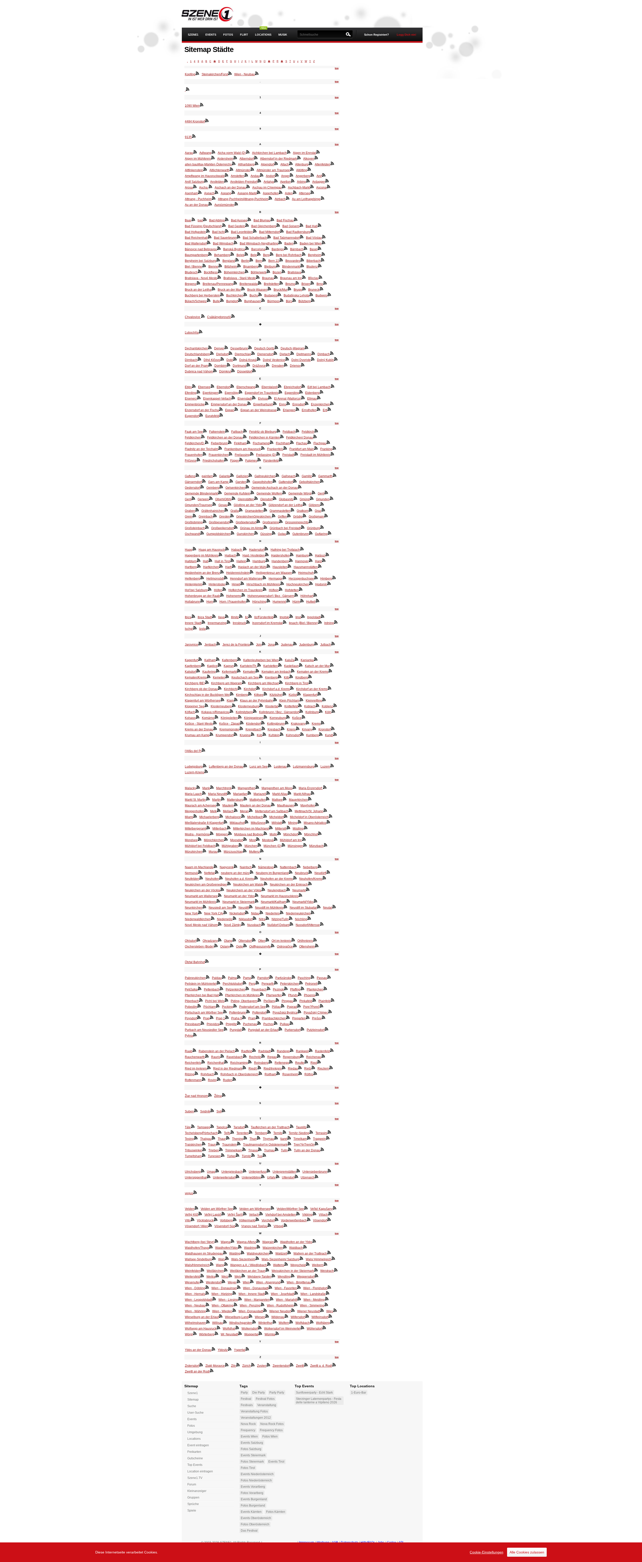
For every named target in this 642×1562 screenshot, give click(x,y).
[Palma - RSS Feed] (239, 977)
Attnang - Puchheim (198, 199)
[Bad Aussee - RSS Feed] (249, 219)
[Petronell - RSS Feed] (319, 983)
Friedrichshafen (213, 460)
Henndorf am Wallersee (246, 578)
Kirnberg (242, 695)
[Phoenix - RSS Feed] (317, 994)
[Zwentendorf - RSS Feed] (292, 1365)
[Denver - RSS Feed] (226, 347)
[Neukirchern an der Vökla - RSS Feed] (263, 889)
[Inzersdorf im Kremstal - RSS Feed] (285, 622)
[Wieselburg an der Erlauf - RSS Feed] (221, 1316)
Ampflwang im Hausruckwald (204, 176)
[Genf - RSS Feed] (326, 492)
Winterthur (265, 1323)
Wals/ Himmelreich (318, 1259)
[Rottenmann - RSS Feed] (204, 1079)
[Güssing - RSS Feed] (274, 533)
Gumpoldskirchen (218, 534)
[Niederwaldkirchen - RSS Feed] (213, 918)
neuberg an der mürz (235, 873)
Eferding (190, 393)
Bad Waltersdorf (196, 243)
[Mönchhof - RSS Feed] (320, 833)
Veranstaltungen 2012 (256, 1417)
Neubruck (301, 873)
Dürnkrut (225, 371)
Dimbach (323, 354)
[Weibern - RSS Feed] (326, 1264)
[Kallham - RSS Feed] (218, 659)
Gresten (224, 516)
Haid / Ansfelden (254, 555)
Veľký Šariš (235, 1214)
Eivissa (263, 398)
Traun (212, 1144)
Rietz (307, 1068)
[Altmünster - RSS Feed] (252, 169)
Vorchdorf (268, 1220)
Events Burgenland (254, 1499)
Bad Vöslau (314, 237)
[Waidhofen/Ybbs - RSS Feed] (240, 1247)
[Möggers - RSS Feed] (230, 833)
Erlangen (289, 410)
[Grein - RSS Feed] (194, 516)
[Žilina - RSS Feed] (224, 1095)
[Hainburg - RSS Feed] (311, 554)
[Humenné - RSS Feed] (288, 601)
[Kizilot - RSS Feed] (299, 694)
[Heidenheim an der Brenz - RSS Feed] (222, 572)
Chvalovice (193, 317)
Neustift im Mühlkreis (269, 907)
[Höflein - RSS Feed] (281, 589)
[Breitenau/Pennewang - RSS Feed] (235, 283)
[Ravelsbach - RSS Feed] (245, 1056)
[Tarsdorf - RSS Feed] (247, 1126)
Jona (271, 644)
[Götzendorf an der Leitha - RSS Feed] (304, 504)
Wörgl (189, 1334)
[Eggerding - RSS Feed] (301, 392)
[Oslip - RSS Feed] (245, 946)
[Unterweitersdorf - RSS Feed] (237, 1176)
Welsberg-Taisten (259, 1276)
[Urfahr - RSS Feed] (278, 1176)
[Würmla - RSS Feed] (277, 1333)
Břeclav (313, 278)
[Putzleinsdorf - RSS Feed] (327, 1029)
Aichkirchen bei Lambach (269, 153)
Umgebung (195, 1432)
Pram (252, 1018)
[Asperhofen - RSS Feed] (281, 192)
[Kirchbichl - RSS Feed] (239, 688)
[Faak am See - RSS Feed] (205, 431)
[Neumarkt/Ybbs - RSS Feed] (315, 901)
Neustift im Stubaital (303, 907)
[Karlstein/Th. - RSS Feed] (259, 665)
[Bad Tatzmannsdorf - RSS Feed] (302, 237)
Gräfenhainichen (212, 511)
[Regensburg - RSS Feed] (302, 1056)
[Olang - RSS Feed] (234, 940)
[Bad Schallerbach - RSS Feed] (269, 237)
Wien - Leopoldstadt (198, 1299)
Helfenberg (192, 578)
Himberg (326, 578)
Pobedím (191, 1007)
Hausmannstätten (306, 567)
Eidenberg (312, 393)
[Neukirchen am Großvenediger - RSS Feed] (229, 884)
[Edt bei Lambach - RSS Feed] (333, 386)
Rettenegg (282, 1063)
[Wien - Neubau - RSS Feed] (257, 73)
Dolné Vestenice (274, 360)
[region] (321, 1552)
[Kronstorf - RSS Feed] (333, 728)
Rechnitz (255, 1057)
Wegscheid (298, 1265)
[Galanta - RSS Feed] (232, 475)
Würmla (270, 1334)
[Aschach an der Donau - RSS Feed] (248, 186)
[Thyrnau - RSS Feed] (276, 1138)
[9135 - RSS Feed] (194, 136)
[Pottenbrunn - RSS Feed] (248, 1012)
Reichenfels (193, 1063)
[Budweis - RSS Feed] (329, 294)
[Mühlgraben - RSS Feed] (240, 845)
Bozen (277, 272)
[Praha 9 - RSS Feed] (244, 1017)
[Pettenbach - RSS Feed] (221, 988)
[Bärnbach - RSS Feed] (305, 248)
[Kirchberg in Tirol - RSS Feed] (310, 682)
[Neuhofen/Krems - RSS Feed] (324, 878)
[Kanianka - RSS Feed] (316, 659)
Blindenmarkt (291, 266)
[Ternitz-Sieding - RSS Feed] (311, 1132)
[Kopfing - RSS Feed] (197, 73)
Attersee (304, 193)
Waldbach (296, 1247)
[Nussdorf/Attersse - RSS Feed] (322, 924)
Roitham (270, 1074)
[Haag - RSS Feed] (194, 549)
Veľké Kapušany (321, 1209)
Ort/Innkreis (305, 941)
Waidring (250, 1247)
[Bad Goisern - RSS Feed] (301, 225)
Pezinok (278, 989)
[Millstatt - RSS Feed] (284, 822)
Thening (237, 1139)
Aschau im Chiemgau (267, 187)
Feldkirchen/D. (195, 443)
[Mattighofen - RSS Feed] (268, 799)
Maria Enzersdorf (311, 788)
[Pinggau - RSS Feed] (295, 1000)
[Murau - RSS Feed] (219, 851)
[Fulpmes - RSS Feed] (259, 460)
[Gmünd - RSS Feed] (312, 498)
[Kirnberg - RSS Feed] (250, 694)
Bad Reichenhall (196, 237)
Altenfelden (322, 164)
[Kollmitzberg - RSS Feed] (255, 711)
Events (210, 34)
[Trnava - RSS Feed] (260, 1149)
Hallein (241, 561)
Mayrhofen (307, 805)
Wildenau (277, 1317)
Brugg (298, 289)
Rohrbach (207, 1074)
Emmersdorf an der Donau (229, 404)
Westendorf (213, 1282)
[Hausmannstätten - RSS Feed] (320, 566)
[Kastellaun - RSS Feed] (301, 665)
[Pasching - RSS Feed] (312, 977)
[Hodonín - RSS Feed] (329, 583)
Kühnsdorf (293, 735)
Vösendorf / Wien (196, 1226)
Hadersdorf (256, 549)
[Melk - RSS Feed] (219, 810)
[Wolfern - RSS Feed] (291, 1322)
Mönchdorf (290, 834)
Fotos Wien (270, 1436)
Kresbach (274, 729)
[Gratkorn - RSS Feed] (310, 510)
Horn (209, 601)
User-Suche (195, 1412)
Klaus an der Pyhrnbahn (256, 700)
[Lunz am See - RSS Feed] (270, 766)
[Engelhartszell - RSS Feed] (275, 403)
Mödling (298, 828)
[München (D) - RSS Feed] (283, 845)
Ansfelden (217, 181)
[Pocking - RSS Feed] (235, 1006)
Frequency (248, 1430)
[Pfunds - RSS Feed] (300, 994)
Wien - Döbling (195, 1288)
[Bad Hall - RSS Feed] (319, 225)
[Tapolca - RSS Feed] (229, 1126)
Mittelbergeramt (195, 828)
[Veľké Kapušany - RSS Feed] (335, 1208)
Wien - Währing (195, 1311)
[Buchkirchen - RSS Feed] (245, 294)
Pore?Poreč (311, 1007)
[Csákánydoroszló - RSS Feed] (233, 316)
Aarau (189, 153)
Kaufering (209, 671)
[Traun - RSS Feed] (218, 1144)
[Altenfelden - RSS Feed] (332, 163)
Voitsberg (226, 1220)
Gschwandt (192, 534)
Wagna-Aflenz (246, 1242)
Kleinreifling (314, 700)
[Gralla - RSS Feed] (241, 510)
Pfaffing (295, 989)
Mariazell (260, 794)
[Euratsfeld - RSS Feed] (221, 415)
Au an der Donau (196, 205)
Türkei (231, 1156)
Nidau (255, 913)
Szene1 (192, 1393)
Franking (326, 449)
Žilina (218, 1096)
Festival (246, 1399)
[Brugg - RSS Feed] (304, 289)
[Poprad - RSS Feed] (299, 1006)
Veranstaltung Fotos (254, 1411)
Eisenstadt (244, 398)
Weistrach (327, 1271)
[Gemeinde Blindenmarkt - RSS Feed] (220, 492)
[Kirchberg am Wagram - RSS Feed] (244, 682)
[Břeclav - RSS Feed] (320, 277)
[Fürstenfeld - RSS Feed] (281, 460)
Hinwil (236, 584)
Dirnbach (191, 360)
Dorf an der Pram (196, 365)
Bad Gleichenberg (263, 226)
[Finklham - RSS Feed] (249, 442)
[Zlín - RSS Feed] (238, 1365)
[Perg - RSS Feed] (257, 983)
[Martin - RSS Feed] (223, 799)
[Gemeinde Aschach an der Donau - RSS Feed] (300, 487)
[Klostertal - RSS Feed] (280, 705)
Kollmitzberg (244, 712)
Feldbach (289, 431)
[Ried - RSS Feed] (319, 1062)
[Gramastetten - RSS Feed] (265, 510)
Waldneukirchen (258, 1253)
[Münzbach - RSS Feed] (326, 845)
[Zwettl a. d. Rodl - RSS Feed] (334, 1365)
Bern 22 (273, 261)
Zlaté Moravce (215, 1365)
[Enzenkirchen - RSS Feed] (332, 403)
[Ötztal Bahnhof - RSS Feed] (207, 961)
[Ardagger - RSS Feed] (327, 181)
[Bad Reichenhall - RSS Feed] (210, 237)
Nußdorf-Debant (278, 925)
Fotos (228, 34)
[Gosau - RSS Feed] (229, 504)
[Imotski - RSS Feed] (291, 616)
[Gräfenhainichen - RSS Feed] (226, 510)
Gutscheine (195, 1458)
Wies (329, 1311)
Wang (220, 1265)
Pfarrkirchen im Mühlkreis (242, 995)
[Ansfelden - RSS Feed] (226, 181)
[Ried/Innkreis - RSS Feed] (284, 1068)
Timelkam (300, 1139)
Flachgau (319, 443)
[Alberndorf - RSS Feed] (256, 158)
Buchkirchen (234, 295)
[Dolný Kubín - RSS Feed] (336, 359)
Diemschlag (243, 354)
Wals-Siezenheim (243, 1259)
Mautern (228, 805)
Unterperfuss (257, 1171)
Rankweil (302, 1051)
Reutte (299, 1063)
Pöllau (276, 1007)
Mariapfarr (240, 794)
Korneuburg (278, 718)
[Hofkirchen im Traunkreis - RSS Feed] (265, 589)
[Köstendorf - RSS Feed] (263, 723)
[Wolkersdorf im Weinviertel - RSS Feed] (302, 1328)
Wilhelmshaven (195, 1323)
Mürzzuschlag (233, 851)
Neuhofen (212, 879)
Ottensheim (307, 946)
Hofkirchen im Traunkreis (245, 590)
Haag (188, 549)
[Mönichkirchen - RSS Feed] (226, 839)
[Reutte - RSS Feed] (306, 1062)
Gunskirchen (245, 534)
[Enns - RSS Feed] (288, 403)
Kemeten (219, 677)
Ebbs (188, 387)
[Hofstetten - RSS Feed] (301, 589)
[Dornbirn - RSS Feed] (228, 365)
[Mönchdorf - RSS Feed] (300, 833)
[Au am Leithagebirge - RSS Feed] (322, 198)
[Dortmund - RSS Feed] (248, 365)
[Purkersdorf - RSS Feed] (302, 1029)
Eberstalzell (270, 387)
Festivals (247, 1405)
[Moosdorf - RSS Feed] (245, 839)
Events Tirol (276, 1461)
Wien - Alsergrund (268, 1282)
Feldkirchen (193, 437)
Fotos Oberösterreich (255, 1524)
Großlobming (194, 522)
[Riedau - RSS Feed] (300, 1068)
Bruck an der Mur (229, 289)
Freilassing (242, 455)
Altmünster (243, 170)
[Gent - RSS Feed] (193, 498)
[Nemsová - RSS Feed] (200, 872)
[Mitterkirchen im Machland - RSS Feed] (271, 828)
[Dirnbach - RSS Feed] (199, 359)
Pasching (304, 978)
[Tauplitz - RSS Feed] (308, 1126)
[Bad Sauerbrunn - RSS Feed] (238, 237)
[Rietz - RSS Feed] (313, 1068)
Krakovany (298, 723)
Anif (319, 176)
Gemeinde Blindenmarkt (201, 493)
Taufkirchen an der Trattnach (270, 1127)
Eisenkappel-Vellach (217, 398)
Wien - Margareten (257, 1299)
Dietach (285, 354)
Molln (273, 834)
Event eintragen (198, 1445)
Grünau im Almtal (251, 528)
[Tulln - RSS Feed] (290, 1149)
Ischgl (189, 629)
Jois (259, 644)
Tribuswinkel (193, 1150)
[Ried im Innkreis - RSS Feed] (209, 1068)
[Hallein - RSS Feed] (248, 560)
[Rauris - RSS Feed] (222, 1056)
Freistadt (288, 455)
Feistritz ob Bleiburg (262, 431)
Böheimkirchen (234, 272)
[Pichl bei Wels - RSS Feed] (226, 1000)
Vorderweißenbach (294, 1220)
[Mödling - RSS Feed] (306, 828)
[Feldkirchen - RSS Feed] (203, 436)
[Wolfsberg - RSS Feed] (332, 1322)
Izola (202, 629)
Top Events (194, 1465)
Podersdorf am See (252, 1007)
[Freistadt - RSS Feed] (296, 454)
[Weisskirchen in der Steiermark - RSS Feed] (316, 1270)
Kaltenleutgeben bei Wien (261, 660)
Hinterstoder (217, 584)
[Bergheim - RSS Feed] (323, 254)
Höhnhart (306, 596)
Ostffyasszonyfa (260, 946)
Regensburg (291, 1057)
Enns (282, 404)
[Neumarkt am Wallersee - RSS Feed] (220, 895)
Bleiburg (270, 266)
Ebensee (204, 387)
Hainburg (302, 555)
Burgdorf (232, 301)
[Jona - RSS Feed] (277, 644)
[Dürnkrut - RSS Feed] (233, 370)
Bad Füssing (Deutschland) (203, 226)
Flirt (244, 34)
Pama (247, 978)
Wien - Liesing (228, 1299)
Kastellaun (291, 666)
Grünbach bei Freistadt (285, 528)
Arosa (189, 187)
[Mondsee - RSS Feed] (200, 839)
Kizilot (293, 695)
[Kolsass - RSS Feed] (198, 717)
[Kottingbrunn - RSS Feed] (287, 723)
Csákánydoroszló (219, 317)
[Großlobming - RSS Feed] (205, 521)
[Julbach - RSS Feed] (333, 644)
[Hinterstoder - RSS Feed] (227, 583)
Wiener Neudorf (280, 1311)
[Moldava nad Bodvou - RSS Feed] (265, 833)
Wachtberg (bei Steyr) (199, 1242)
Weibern (318, 1265)
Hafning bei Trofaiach (285, 549)
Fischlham (283, 443)
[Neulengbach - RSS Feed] (288, 889)
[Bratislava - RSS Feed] (303, 271)
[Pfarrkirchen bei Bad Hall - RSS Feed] (221, 994)
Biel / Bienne (193, 266)
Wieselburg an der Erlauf (202, 1317)
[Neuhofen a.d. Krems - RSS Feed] (256, 878)
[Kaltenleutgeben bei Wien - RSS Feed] (281, 659)
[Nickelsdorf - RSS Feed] (247, 912)
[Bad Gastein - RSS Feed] (247, 225)
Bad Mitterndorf (269, 232)
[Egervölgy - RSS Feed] (240, 392)
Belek (240, 255)
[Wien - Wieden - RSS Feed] (234, 1310)
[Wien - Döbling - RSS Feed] (207, 1287)
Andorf (270, 176)
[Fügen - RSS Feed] (241, 460)
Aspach (209, 193)
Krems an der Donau (199, 729)
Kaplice (212, 666)
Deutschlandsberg (197, 354)
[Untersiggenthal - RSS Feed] (209, 1176)
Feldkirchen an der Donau (225, 437)
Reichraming (239, 1063)
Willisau (217, 1323)
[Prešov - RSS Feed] (324, 1017)
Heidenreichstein (238, 573)
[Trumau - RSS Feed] (277, 1149)
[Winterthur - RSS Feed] (274, 1322)
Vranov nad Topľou (254, 1226)
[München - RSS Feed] (259, 845)
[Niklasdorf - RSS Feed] (255, 918)
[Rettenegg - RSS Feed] (291, 1062)
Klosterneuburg (248, 706)
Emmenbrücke (195, 404)
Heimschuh (306, 573)
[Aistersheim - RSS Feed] (235, 158)
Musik (282, 34)
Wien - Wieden (222, 1311)
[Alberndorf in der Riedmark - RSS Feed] (299, 158)
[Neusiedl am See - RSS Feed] (234, 907)
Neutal (327, 907)
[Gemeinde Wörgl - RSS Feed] (313, 492)
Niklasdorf (246, 919)
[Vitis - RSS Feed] (193, 1219)
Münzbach (316, 846)
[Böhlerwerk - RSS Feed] (268, 271)
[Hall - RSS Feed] (210, 560)
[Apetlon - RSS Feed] (293, 181)
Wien (246, 1282)
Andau (255, 176)
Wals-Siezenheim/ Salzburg (280, 1259)
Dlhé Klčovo (212, 360)
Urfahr (271, 1177)
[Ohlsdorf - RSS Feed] (198, 940)
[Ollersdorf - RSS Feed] (254, 940)
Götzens (314, 505)
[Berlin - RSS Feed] (251, 260)
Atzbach (280, 199)
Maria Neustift (217, 794)
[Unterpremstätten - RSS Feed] (298, 1171)
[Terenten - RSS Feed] (251, 1132)
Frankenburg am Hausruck (242, 449)
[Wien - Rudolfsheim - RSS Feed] (296, 1304)
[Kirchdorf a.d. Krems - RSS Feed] (292, 688)
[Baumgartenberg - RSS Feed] (210, 254)
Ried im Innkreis (196, 1068)
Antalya (269, 181)
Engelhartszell (263, 404)
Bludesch (191, 272)
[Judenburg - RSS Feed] (316, 644)
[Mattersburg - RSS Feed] (245, 799)
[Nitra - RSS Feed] (267, 918)
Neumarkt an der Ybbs (239, 896)
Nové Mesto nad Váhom (201, 925)
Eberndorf (223, 387)
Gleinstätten (246, 499)
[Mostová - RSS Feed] (276, 839)
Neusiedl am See (220, 907)
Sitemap (193, 1399)
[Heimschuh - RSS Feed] (316, 572)
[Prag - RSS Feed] (212, 1017)
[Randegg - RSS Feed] (292, 1050)
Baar (188, 220)
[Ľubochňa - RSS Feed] (201, 332)
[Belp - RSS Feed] (259, 254)
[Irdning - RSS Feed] (336, 622)
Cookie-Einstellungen (486, 1552)
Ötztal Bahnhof (195, 962)
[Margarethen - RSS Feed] (257, 787)
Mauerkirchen (298, 799)
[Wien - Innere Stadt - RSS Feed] (267, 1293)
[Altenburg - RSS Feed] (310, 163)
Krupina (245, 735)
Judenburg (306, 644)
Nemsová (191, 873)
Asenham (191, 193)
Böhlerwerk (258, 272)
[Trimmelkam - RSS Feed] (244, 1149)
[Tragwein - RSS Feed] (328, 1138)
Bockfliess (211, 272)
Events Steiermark (253, 1455)
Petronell (311, 983)
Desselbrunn (239, 348)
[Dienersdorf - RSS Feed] (275, 353)
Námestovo (266, 867)
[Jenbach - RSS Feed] (218, 644)
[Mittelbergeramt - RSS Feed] (208, 828)
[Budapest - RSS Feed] (279, 294)
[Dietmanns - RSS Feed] (313, 353)
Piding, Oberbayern (244, 1001)
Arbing (301, 181)
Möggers (222, 834)
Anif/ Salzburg (194, 181)
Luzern (325, 766)
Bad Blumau (262, 220)
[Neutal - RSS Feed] (334, 907)
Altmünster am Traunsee (273, 170)
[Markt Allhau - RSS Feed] (312, 793)
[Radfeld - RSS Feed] (254, 1050)
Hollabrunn (192, 601)
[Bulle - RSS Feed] (222, 300)
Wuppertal (251, 1334)
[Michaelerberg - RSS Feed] (221, 816)
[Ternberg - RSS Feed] (269, 1132)
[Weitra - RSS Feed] (217, 1276)
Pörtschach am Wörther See (204, 1012)
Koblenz (327, 706)
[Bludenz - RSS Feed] (320, 266)
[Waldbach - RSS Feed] (305, 1247)
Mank (206, 788)
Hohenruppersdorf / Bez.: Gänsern (271, 596)
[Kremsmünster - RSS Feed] (241, 728)
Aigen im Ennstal (304, 153)
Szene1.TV (194, 1478)
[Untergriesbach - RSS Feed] (245, 1171)
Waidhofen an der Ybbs (296, 1242)
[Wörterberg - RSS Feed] (216, 1333)
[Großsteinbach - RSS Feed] (207, 527)
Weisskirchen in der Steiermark (293, 1271)
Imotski (284, 617)
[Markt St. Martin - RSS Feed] (208, 799)
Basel (313, 249)
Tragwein (319, 1139)
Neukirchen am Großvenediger (206, 884)
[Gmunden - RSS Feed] (332, 498)
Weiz (224, 1276)
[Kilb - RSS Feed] (291, 676)
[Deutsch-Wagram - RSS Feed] (306, 347)
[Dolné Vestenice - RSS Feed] (287, 359)
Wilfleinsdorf (319, 1317)
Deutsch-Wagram (292, 348)
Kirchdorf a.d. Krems (276, 689)
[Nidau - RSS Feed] (261, 912)
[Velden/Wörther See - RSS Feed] (306, 1208)
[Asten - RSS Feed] (295, 192)
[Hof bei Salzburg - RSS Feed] (210, 589)
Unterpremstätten (284, 1171)
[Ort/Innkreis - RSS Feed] (315, 940)
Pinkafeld (305, 1001)
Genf (321, 493)
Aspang (226, 193)
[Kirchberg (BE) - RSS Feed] (207, 682)
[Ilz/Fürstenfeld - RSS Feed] (275, 616)
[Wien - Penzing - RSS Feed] (263, 1304)
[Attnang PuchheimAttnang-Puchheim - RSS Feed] (270, 198)
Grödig (297, 516)
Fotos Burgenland (253, 1505)
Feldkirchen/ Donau (299, 437)
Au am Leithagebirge (306, 199)
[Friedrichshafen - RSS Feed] (226, 460)
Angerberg (303, 176)
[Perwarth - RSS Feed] (276, 983)
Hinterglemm (193, 584)
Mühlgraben (230, 846)
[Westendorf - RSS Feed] (223, 1281)
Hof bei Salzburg (196, 590)
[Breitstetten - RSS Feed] (281, 283)
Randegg (283, 1051)
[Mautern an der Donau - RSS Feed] (273, 804)
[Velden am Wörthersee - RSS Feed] (272, 1208)
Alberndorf (246, 158)
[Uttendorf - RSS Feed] (296, 1176)
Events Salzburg (252, 1443)
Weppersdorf (305, 1276)
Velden (189, 1209)
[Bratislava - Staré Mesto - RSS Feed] (258, 277)
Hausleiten (280, 567)
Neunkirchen (193, 907)
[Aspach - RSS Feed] (216, 192)
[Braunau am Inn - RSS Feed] (304, 277)
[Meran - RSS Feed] (251, 810)
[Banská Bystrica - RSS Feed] (247, 248)
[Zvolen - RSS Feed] (268, 1365)
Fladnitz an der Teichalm (201, 449)
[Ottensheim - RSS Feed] (317, 946)
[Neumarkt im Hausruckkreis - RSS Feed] (300, 895)
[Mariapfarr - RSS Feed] (249, 793)
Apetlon (285, 181)
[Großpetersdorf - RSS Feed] (258, 521)
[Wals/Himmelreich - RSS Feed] (212, 1264)
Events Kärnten (251, 1512)
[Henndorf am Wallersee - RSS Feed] (264, 578)
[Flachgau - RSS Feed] (328, 442)
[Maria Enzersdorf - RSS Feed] (325, 787)
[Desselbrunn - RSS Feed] (250, 347)
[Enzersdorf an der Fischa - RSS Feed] (221, 409)
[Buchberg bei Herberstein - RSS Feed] (222, 294)
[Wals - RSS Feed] (227, 1258)
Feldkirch (308, 431)
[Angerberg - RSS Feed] (312, 175)
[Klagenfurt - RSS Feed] (319, 694)
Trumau (269, 1150)
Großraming (271, 522)
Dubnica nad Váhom (199, 371)
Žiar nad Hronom (196, 1096)
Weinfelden (192, 1271)
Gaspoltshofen (262, 482)
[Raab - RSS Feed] (194, 1050)
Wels (237, 1276)
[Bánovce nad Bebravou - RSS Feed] (219, 248)
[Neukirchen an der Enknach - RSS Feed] (310, 884)
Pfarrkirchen (315, 989)
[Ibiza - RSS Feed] (193, 616)
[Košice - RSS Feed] (303, 717)
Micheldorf (276, 817)
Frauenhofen (193, 455)
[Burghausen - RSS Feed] (263, 300)
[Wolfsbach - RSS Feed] (312, 1322)
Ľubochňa (192, 332)
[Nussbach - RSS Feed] (263, 924)
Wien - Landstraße (313, 1294)
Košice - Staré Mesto (199, 723)
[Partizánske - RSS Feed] (293, 977)
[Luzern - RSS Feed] (332, 766)
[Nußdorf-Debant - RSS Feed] (291, 924)
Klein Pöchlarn (289, 700)
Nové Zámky (232, 925)
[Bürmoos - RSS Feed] (282, 300)
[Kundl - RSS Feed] (335, 734)
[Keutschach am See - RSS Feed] (261, 676)
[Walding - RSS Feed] (242, 1253)
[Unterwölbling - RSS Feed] (263, 1176)
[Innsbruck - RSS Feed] (248, 622)
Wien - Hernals (195, 1294)
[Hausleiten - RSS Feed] (289, 566)
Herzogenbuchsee (301, 578)
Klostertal (271, 706)
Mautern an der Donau (255, 805)
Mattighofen (258, 799)
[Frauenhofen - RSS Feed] (204, 454)
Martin (216, 799)
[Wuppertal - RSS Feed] (260, 1333)
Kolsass (190, 718)
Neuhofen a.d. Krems (239, 879)
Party (244, 1392)
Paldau (217, 978)
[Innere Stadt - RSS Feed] (203, 622)
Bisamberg (250, 266)
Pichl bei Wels (214, 1001)
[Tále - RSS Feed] (193, 1126)
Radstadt (264, 1051)
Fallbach (237, 431)
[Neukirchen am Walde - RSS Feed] (266, 884)
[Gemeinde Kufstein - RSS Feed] (252, 492)
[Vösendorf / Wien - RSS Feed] (210, 1225)
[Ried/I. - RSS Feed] (259, 1068)
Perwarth (268, 983)
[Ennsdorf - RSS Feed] (307, 403)
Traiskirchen (193, 1144)
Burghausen (252, 301)
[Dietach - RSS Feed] (292, 353)
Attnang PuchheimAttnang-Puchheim (243, 199)
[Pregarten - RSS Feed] (308, 1017)
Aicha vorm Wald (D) (232, 153)
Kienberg (271, 677)
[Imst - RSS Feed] (303, 616)
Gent (188, 499)
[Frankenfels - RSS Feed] (285, 448)
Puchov (268, 1024)
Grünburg (313, 528)
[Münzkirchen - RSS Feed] (204, 851)
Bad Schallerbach (255, 237)
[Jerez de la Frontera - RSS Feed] (252, 644)
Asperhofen (271, 193)
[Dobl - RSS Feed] (235, 359)
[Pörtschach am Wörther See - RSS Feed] (225, 1012)
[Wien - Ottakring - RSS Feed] (235, 1304)
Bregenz (190, 284)
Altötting (301, 170)
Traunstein (229, 1144)
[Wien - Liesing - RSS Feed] (240, 1299)
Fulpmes (251, 460)
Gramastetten (254, 511)
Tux (259, 1156)
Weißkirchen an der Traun (247, 1271)
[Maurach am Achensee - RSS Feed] (218, 804)
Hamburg (259, 561)
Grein (188, 516)
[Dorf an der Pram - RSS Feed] (210, 365)
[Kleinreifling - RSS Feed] (324, 700)
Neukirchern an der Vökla (243, 890)
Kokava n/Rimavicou (215, 712)
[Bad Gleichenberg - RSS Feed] (278, 225)
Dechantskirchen (196, 348)
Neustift (243, 907)
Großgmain (316, 516)
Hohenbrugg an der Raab (202, 596)
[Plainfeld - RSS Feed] (333, 1000)
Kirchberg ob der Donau (201, 689)
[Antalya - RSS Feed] (276, 181)
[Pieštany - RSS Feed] (277, 1000)
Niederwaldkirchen (198, 919)
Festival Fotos (265, 1399)
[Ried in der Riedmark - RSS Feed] (244, 1068)
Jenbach (210, 644)
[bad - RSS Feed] (205, 219)
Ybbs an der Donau (198, 1350)
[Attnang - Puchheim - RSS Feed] (214, 198)
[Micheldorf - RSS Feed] (286, 816)
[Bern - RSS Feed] (264, 260)
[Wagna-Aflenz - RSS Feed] (258, 1241)
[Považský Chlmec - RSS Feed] (330, 1012)
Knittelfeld (291, 706)
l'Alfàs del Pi (193, 751)
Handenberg (280, 561)
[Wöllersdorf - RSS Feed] (324, 1328)
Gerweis (203, 499)
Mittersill (280, 828)
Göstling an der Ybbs (248, 505)
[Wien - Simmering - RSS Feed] (326, 1304)
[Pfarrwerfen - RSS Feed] (284, 994)
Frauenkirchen (218, 455)
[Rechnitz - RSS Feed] (263, 1056)
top (337, 68)
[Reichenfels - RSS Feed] (203, 1062)
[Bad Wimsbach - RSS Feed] (235, 242)
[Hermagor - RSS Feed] (284, 578)
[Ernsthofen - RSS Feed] (318, 409)
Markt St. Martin (195, 799)
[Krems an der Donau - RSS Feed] (215, 728)
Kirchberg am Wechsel (263, 683)
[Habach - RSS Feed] (245, 549)
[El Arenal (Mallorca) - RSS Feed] (303, 398)
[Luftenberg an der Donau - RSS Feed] (245, 766)
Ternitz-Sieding (299, 1133)
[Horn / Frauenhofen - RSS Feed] (248, 601)
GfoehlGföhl (223, 499)
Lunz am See (259, 766)
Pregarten (299, 1018)
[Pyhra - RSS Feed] (195, 1035)
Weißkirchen (215, 1271)
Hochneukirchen (297, 584)
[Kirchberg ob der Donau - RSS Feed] (220, 688)
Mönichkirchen (214, 840)
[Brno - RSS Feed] (325, 283)
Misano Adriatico (315, 823)
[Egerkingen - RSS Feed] (220, 392)
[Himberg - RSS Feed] (334, 578)
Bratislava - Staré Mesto (239, 278)
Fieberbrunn (219, 443)
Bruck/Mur (280, 289)
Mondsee (191, 840)
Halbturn (191, 561)
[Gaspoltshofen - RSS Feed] (274, 481)
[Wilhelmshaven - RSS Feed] (208, 1322)
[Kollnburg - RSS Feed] (321, 711)
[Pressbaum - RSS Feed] (202, 1023)
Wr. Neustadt (229, 1334)
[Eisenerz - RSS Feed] (199, 398)
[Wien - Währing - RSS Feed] (208, 1310)
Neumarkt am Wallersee (201, 896)
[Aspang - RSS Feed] (233, 192)
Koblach (309, 706)
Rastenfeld (322, 1051)
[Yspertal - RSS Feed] (247, 1349)
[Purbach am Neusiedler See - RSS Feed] (225, 1029)
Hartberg (191, 567)
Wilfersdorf (298, 1317)
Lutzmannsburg (303, 766)
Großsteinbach (195, 528)
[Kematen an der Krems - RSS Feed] (330, 671)
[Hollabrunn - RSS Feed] (202, 601)
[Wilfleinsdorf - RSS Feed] (330, 1316)
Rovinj (212, 1080)
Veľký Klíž (191, 1214)
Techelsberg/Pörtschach (201, 1133)
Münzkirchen (193, 851)
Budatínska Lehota (296, 295)
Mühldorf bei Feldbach (200, 846)
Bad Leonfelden (242, 232)
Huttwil (310, 601)
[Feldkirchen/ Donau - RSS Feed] (315, 436)
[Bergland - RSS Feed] (237, 260)
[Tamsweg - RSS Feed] (212, 1126)
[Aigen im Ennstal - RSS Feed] (318, 152)
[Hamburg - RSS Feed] (267, 560)
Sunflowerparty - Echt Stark (314, 1392)
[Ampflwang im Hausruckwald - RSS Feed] (226, 175)
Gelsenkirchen (235, 487)
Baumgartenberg (196, 255)
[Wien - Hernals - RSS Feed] (207, 1293)
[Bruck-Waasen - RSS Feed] (269, 289)
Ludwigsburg (194, 766)
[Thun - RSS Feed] (259, 1138)
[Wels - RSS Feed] (243, 1276)
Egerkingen (210, 393)
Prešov (317, 1018)
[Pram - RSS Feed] (258, 1017)
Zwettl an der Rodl (197, 1371)
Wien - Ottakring (222, 1305)
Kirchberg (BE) (195, 683)
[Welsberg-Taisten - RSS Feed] (273, 1276)
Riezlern (323, 1068)
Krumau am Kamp (197, 735)
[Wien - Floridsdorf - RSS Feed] (329, 1287)
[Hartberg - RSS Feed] (199, 566)
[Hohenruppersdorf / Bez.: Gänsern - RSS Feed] (296, 595)
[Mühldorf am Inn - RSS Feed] (304, 839)
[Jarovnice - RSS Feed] (200, 644)
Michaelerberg (209, 817)
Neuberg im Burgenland (272, 873)
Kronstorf (324, 729)
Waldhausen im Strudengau (204, 1253)
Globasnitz (286, 499)
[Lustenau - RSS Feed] (289, 766)
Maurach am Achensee (200, 805)
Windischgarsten (240, 1323)
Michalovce (233, 817)
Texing (189, 1139)
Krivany (307, 729)
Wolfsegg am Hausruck (200, 1328)
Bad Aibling (217, 220)
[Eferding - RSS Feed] (198, 392)
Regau (272, 1057)
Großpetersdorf (246, 522)
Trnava (253, 1150)
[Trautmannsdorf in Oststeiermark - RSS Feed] (289, 1144)
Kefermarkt (229, 671)
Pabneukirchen (195, 978)
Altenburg (301, 164)
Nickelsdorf (237, 913)
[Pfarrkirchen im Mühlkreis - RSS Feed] (262, 994)
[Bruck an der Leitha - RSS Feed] (213, 289)
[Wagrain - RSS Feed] (276, 1241)
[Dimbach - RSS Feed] (332, 353)
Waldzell (281, 1253)
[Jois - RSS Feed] (264, 644)
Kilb (286, 677)
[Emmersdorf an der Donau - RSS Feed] (249, 403)
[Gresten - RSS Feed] (232, 516)
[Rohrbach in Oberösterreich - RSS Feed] (260, 1073)
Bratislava (294, 272)
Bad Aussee (239, 220)
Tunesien (214, 1156)
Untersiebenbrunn (314, 1171)
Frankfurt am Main (301, 449)
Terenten (242, 1133)
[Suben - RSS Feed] (196, 1110)
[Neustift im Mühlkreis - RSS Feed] (285, 907)
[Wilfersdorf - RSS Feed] (307, 1316)
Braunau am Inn (291, 278)
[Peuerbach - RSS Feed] (269, 988)
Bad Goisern (290, 226)
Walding (234, 1253)
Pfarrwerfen (274, 995)
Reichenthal (215, 1063)
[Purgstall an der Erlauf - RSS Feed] (280, 1029)
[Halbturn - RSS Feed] (199, 560)
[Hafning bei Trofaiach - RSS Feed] (302, 549)
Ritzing (189, 1074)
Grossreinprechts (296, 522)
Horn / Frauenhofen (232, 601)
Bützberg (304, 301)
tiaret (283, 1139)
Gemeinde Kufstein (237, 493)
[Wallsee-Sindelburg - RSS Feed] (214, 1258)
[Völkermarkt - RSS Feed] (257, 1219)
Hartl (228, 567)
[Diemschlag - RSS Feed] (253, 353)
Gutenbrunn (300, 534)
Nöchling (301, 919)
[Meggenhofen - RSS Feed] (206, 810)
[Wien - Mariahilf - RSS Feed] (299, 1299)
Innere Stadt (193, 623)
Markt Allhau (302, 794)
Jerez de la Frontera (236, 644)
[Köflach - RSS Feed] (197, 711)
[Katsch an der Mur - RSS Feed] (332, 665)
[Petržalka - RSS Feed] (200, 988)
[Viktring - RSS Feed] (314, 1214)
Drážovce (259, 365)
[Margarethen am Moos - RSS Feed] (294, 787)
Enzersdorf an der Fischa (202, 410)
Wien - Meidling (314, 1299)
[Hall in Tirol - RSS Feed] (232, 560)
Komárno (208, 718)
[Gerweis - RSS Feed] (211, 498)
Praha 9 (236, 1018)
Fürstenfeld (271, 460)
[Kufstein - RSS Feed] (282, 734)
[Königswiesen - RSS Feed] (265, 717)
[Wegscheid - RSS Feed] (308, 1264)
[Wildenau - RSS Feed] (286, 1316)
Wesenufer (192, 1282)
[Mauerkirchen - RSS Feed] (310, 799)
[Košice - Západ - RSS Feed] (242, 723)
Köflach (190, 712)
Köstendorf (253, 723)
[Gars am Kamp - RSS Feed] (231, 481)
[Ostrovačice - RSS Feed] (295, 946)
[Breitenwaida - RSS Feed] (260, 283)
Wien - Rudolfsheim (280, 1305)
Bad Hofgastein (195, 232)
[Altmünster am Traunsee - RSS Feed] (292, 169)
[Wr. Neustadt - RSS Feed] (240, 1333)
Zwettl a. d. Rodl (321, 1365)
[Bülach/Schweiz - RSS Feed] (209, 300)
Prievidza (213, 1024)
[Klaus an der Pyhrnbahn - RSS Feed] (275, 700)
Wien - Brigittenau (299, 1282)
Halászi (320, 555)
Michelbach (255, 817)
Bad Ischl (218, 232)
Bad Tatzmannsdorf (286, 237)
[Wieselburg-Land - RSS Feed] (251, 1316)
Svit (218, 1111)
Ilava (221, 617)
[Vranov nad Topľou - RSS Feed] (269, 1225)
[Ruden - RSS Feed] (234, 1079)
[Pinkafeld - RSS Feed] (314, 1000)
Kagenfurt (191, 660)
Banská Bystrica (234, 249)
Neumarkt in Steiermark (238, 902)
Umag (211, 1171)
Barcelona (258, 249)
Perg (252, 983)
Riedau (293, 1068)
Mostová (268, 840)
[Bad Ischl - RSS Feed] (227, 231)
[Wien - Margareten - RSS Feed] (272, 1299)
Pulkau (284, 1024)
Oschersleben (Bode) (199, 946)
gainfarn (207, 476)
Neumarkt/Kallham (273, 902)
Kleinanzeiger (196, 1491)
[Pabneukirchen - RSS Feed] (208, 977)
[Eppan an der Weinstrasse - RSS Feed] (279, 409)
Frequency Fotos (271, 1430)
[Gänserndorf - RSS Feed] (204, 481)
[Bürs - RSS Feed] (294, 300)
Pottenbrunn (237, 1012)
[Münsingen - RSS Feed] (305, 845)
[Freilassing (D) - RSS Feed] (278, 454)
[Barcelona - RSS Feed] (267, 248)
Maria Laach (193, 794)
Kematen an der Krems (312, 671)
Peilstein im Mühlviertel (200, 983)
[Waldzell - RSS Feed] (289, 1253)
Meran (244, 811)
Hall (205, 561)
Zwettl (300, 1365)
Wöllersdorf (314, 1328)
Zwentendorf (281, 1365)
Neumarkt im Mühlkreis (200, 902)
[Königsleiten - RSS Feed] (240, 717)
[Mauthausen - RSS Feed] (296, 804)
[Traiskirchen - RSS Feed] (204, 1144)
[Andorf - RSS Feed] (277, 175)
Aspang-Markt (247, 193)
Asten (289, 193)
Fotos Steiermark (252, 1461)
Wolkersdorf (250, 1328)
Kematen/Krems (196, 677)
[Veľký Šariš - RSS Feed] (245, 1214)
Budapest (270, 295)
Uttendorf (288, 1177)
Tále (188, 1127)
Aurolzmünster (224, 205)
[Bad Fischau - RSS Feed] (296, 219)
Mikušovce (258, 823)
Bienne (213, 266)
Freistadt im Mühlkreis (315, 455)
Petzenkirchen (235, 989)
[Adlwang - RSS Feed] (213, 152)
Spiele (191, 1510)
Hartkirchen (211, 567)
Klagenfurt (310, 695)
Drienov (295, 365)
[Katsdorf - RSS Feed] (198, 671)
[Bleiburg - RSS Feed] (278, 266)
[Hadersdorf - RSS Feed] (266, 549)
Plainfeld (324, 1001)
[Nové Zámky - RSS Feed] (243, 924)
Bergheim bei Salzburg (200, 261)
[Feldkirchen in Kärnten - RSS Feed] (282, 436)
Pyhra (189, 1035)
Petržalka (191, 989)
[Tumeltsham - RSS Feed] (204, 1155)
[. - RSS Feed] (188, 89)
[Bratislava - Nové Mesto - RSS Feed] (219, 277)
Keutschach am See (245, 677)
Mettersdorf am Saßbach (271, 811)
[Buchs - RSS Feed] (260, 294)
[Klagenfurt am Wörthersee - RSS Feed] (222, 700)
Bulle (216, 301)
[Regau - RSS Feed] (279, 1056)
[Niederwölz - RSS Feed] (234, 918)
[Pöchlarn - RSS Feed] (218, 1006)
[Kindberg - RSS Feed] (310, 676)
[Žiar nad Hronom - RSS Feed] (210, 1095)
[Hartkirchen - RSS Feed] (221, 566)
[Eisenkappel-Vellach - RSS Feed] (233, 398)
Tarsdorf (239, 1127)
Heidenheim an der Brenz (202, 573)
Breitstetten (271, 284)
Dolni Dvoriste (301, 360)
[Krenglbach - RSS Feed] (263, 728)
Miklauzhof (237, 823)
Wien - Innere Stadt (251, 1294)
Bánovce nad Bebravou (201, 249)
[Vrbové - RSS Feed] (285, 1225)
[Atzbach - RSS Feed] (288, 198)
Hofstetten (292, 590)
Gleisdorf (266, 499)
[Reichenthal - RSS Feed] (226, 1062)
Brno (319, 284)
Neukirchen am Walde (248, 884)
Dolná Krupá (248, 360)
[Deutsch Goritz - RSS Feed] (276, 347)
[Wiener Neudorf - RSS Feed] (293, 1310)
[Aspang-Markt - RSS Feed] (259, 192)
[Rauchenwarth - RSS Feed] (207, 1056)
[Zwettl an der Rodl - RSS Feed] (212, 1370)
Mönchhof (311, 834)
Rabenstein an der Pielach (217, 1051)
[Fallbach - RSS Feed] (245, 431)
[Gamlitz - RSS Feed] (314, 475)
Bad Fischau (285, 220)
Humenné (279, 601)
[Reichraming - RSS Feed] (250, 1062)
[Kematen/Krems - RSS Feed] (209, 676)
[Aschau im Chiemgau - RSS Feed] (284, 186)
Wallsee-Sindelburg (198, 1259)
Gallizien (242, 476)
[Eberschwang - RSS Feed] (257, 386)
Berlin (245, 261)
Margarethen (246, 788)
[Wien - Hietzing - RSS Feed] (234, 1293)
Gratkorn (302, 511)
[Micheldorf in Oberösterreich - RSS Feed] (331, 816)
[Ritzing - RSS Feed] (196, 1073)
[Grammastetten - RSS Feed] (292, 510)
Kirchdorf (250, 689)
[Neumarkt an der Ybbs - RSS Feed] (257, 895)
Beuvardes (292, 261)
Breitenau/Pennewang (218, 284)
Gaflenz (190, 476)
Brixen (305, 284)
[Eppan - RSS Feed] (236, 409)
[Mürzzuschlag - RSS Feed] (245, 851)
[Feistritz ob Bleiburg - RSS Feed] (278, 431)
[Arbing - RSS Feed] (308, 181)
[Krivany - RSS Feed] (314, 728)
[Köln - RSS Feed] (333, 711)
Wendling (284, 1276)
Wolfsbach (302, 1323)
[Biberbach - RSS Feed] (322, 260)
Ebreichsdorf (292, 387)
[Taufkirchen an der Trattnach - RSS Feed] (292, 1126)
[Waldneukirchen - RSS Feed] (271, 1253)
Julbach (325, 644)
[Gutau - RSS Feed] (288, 533)
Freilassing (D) (266, 455)
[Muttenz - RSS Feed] (262, 851)
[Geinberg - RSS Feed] (221, 487)
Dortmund (239, 365)
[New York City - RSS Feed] (225, 912)
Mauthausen (285, 805)
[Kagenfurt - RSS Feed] (200, 659)
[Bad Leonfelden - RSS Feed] (255, 231)
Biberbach (313, 261)
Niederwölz (224, 919)
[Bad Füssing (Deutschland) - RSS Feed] (224, 225)
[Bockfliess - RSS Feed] (220, 271)
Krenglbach (253, 729)
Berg (266, 255)
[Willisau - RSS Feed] (225, 1322)
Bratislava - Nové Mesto (201, 278)
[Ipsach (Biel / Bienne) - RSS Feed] (320, 622)
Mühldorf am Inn (291, 840)
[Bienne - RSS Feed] (220, 266)
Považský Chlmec (316, 1012)
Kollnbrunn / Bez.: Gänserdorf (279, 712)
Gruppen (193, 1497)
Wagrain (268, 1242)
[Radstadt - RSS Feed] (273, 1050)
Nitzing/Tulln (280, 919)
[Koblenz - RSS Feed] (335, 705)
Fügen (234, 460)
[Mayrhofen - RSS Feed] (317, 804)
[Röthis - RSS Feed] (315, 1073)
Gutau (282, 534)
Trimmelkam (233, 1150)
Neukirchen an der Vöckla (202, 890)
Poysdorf (191, 1018)
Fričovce (190, 460)
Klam (230, 700)
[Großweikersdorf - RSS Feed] (236, 527)
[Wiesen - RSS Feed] (267, 1316)
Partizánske (283, 978)
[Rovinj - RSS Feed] (219, 1079)
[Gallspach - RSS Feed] (297, 475)
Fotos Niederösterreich (256, 1480)
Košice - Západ (229, 723)
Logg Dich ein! (406, 34)
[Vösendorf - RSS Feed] (329, 1219)
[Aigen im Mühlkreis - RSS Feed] (213, 158)
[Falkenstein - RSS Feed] (227, 431)
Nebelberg (310, 867)
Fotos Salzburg (251, 1449)
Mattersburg (235, 799)
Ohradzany (210, 941)
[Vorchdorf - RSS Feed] (277, 1219)
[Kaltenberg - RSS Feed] (239, 659)
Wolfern (284, 1323)
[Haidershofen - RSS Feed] (292, 554)
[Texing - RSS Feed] (196, 1138)
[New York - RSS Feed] (200, 912)
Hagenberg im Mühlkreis (201, 555)
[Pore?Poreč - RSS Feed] (321, 1006)
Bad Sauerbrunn (225, 237)
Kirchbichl (230, 689)
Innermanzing (217, 623)
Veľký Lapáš (212, 1214)
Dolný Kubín (325, 360)
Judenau (287, 644)
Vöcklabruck (205, 1220)
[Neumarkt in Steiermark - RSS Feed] (257, 901)
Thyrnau (268, 1139)
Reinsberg (261, 1063)
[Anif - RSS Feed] (324, 175)
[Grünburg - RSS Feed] (322, 527)
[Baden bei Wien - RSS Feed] (324, 242)
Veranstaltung (266, 1405)
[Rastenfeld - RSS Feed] (332, 1050)
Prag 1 (220, 1018)
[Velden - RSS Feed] (196, 1208)
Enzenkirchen (320, 404)
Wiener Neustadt (308, 1311)
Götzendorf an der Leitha (285, 505)
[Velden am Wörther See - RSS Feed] (235, 1208)
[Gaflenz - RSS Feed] (197, 475)
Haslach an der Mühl (252, 567)
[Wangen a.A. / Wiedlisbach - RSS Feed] (269, 1264)
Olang (228, 941)
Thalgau (205, 1139)
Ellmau (312, 398)
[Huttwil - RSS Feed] (317, 601)
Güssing (266, 534)
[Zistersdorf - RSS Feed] (201, 1365)
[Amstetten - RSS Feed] (246, 175)
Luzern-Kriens (194, 772)
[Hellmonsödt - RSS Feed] (226, 578)
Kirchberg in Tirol (296, 683)
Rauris (215, 1057)
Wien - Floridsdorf (315, 1288)
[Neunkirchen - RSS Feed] (204, 907)
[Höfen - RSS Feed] (224, 589)
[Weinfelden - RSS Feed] (202, 1270)
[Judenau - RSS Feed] (295, 644)
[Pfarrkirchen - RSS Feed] (325, 988)
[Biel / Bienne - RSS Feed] (204, 266)
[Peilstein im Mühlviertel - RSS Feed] (218, 983)
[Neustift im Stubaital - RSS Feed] (319, 907)
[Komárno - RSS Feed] (216, 717)
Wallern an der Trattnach (310, 1253)
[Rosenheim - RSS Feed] (300, 1073)
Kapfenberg (193, 666)
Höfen (218, 590)
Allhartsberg (246, 164)
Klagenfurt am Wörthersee (202, 700)
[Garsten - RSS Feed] (248, 481)
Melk (213, 811)
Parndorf (263, 978)
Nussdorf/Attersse (308, 925)
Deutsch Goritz (264, 348)
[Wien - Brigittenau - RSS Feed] (313, 1281)
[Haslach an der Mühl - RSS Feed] (268, 566)
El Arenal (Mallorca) (287, 398)
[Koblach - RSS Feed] (317, 705)
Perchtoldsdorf (233, 983)
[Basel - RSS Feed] (319, 248)
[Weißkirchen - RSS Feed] (226, 1270)
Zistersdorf (192, 1365)
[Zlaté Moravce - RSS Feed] (227, 1365)
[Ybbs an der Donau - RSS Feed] (213, 1349)
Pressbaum (192, 1024)
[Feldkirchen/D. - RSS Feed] (207, 442)
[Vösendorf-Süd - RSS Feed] (237, 1225)
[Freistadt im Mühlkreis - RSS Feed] (332, 454)
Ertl (325, 410)
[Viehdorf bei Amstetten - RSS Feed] (298, 1214)
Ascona (321, 187)
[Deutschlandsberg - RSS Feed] (212, 353)
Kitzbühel (276, 695)
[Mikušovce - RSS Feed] (267, 822)
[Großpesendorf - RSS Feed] (231, 521)
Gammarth (325, 476)
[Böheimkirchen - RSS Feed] (247, 271)
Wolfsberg (323, 1323)
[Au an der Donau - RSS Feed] (210, 204)
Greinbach (206, 516)
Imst (298, 617)
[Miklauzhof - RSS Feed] (247, 822)
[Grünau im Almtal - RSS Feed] (265, 527)
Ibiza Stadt (205, 617)
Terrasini (321, 1133)
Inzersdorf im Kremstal (267, 623)
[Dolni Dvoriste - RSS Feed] (313, 359)
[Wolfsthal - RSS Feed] (237, 1328)
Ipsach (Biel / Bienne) (303, 623)
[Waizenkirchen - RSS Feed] (285, 1247)
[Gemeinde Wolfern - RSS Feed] (284, 492)
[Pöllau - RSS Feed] (283, 1006)
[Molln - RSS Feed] (279, 833)
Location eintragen (200, 1471)
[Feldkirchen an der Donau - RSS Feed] (245, 436)
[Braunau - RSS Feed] (276, 277)
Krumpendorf (224, 735)
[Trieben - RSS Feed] (221, 1149)
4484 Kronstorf (195, 121)
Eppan (229, 410)
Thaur (222, 1139)
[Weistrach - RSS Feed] (336, 1270)
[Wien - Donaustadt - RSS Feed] (270, 1287)
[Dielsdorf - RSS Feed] (230, 353)
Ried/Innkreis (273, 1068)
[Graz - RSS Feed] (323, 510)
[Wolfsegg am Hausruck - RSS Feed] (218, 1328)
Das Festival (249, 1530)
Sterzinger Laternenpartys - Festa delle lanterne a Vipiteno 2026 (318, 1400)
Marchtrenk (223, 788)
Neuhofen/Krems (310, 879)
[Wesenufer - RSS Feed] (202, 1281)
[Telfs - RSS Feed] (232, 1132)
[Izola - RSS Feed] (208, 628)
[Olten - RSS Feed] (267, 940)
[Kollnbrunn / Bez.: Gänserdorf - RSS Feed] (301, 711)
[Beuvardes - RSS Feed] (302, 260)
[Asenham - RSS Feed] (200, 192)
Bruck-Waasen (257, 289)
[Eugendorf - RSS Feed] (201, 415)
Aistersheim (225, 158)
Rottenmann (193, 1080)
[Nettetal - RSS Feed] (217, 872)
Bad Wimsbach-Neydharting (259, 243)
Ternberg (261, 1133)
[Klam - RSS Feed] (236, 700)
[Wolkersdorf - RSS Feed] (260, 1328)
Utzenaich (307, 1177)
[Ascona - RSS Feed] (329, 186)
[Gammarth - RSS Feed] (335, 475)
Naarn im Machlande (199, 867)
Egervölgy (231, 393)
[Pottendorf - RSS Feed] (268, 1012)
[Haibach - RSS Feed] (238, 554)
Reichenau (313, 1057)
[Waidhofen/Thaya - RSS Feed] (211, 1247)
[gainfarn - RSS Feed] (215, 475)
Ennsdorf (298, 404)
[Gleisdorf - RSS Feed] (275, 498)
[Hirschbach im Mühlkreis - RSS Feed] (282, 583)
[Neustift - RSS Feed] (251, 907)
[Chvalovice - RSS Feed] (203, 316)
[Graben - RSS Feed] (197, 510)
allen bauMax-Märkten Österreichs (208, 164)
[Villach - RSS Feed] (330, 1214)
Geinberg (212, 487)
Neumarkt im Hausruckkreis (279, 896)
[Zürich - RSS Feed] (253, 1365)
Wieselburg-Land (237, 1317)
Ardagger (318, 181)
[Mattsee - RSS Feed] (285, 799)
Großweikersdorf (222, 528)
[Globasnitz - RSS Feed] (295, 498)
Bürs (289, 301)
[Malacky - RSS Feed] (198, 787)
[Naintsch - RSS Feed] (254, 866)
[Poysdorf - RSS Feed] (199, 1017)
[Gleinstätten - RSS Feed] (256, 498)
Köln (328, 712)
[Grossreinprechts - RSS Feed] (310, 521)
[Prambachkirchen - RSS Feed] (288, 1017)
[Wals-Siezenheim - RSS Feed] (257, 1258)
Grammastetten (280, 511)
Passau (322, 978)
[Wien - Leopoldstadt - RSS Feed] (214, 1299)
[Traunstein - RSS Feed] (239, 1144)
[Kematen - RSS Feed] (257, 671)
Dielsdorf (222, 354)
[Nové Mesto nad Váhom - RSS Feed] (220, 924)
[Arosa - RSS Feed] (195, 186)
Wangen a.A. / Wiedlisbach (248, 1265)
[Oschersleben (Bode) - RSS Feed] (216, 946)
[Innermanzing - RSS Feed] (228, 622)
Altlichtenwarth (219, 170)
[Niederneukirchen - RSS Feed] (312, 912)
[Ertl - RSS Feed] (329, 409)
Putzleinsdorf (316, 1030)
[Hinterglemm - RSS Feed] (204, 583)
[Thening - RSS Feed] (245, 1138)
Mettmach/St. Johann (309, 811)
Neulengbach (277, 890)
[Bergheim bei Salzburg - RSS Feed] (218, 260)
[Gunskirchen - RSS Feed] (256, 533)
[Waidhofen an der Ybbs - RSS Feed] (314, 1241)
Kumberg (312, 735)
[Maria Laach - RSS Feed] (204, 793)
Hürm (296, 601)
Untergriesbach (232, 1171)
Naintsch (246, 867)
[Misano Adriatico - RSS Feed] (328, 822)
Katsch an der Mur (317, 666)
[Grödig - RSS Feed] (304, 516)
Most (252, 840)
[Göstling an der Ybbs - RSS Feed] (264, 504)
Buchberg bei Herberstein (202, 295)
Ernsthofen (309, 410)
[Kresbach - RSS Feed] (283, 728)
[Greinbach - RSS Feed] (215, 516)
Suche (191, 1406)
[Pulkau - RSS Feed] (291, 1023)
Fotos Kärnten (275, 1512)
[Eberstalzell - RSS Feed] (280, 386)
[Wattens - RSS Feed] (286, 1264)
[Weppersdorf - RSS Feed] (316, 1276)
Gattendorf (286, 482)
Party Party (276, 1392)
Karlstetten (270, 666)
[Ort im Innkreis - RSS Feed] (293, 940)
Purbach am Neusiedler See (204, 1030)
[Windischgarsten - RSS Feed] (254, 1322)
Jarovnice (191, 644)
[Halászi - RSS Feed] (327, 554)
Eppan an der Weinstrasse (258, 410)
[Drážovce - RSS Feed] (268, 365)
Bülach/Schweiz (196, 301)
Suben (189, 1111)
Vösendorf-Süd (224, 1226)
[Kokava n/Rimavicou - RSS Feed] (231, 711)
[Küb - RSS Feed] (264, 734)
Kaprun (229, 666)
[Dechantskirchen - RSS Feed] (210, 347)
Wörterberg (206, 1334)
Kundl (329, 735)
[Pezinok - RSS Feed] (286, 988)
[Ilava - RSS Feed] (227, 616)
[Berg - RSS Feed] (272, 254)
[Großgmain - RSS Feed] (326, 516)
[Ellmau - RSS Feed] (319, 398)
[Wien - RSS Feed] (252, 1281)
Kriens (291, 729)
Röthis (308, 1074)
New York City (213, 913)
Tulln (284, 1150)
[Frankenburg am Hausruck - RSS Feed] (263, 448)
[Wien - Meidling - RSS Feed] (327, 1299)
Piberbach (192, 1001)
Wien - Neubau (244, 74)
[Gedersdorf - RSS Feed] (202, 487)
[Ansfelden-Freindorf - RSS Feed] (259, 181)
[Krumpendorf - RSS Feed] (235, 734)
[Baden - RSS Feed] (295, 242)
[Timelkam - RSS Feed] (309, 1138)
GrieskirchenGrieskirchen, (254, 516)
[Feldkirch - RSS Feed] (316, 431)
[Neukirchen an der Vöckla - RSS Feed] (222, 889)
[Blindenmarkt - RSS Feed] (302, 266)
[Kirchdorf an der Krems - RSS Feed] (330, 688)
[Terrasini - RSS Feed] (329, 1132)
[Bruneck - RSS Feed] (321, 289)
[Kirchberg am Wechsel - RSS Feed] (281, 682)
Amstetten (237, 176)
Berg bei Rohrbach (289, 255)
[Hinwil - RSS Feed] (242, 583)
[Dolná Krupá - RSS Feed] (259, 359)
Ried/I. (253, 1068)
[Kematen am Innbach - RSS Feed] (293, 671)
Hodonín (321, 584)
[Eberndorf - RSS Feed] (232, 386)
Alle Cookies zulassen (527, 1552)
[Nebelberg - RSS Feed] (319, 866)
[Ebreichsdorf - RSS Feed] (303, 386)
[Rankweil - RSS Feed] (311, 1050)
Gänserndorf (193, 482)
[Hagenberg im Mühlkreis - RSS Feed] (220, 554)
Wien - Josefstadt (282, 1294)
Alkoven (308, 158)
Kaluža (289, 660)
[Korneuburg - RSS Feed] (288, 717)
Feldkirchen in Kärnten (264, 437)
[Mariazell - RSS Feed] (268, 793)
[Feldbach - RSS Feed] (297, 431)
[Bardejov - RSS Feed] (286, 248)
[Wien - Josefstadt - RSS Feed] (296, 1293)
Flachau (301, 443)
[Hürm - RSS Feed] (302, 601)
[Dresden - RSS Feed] (286, 365)
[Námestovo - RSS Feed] (276, 866)
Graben (190, 511)
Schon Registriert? (376, 34)
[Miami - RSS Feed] (195, 816)
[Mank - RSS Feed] (212, 787)
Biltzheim (230, 266)
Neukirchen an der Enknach (289, 884)
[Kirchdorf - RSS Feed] (258, 688)
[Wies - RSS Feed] (335, 1310)
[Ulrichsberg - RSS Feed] (203, 1171)
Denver (219, 348)
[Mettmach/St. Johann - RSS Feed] (325, 810)
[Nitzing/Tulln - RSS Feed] (291, 918)
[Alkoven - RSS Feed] (316, 158)
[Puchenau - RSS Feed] (259, 1023)
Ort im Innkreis (281, 941)
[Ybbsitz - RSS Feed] (230, 1349)
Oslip (239, 946)
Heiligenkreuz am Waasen (274, 573)
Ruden (227, 1080)
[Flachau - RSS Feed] (309, 442)
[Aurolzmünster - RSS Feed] (236, 204)
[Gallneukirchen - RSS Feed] (277, 475)
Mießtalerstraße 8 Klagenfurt (204, 823)
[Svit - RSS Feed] (223, 1110)
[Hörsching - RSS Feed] (268, 601)
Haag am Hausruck (212, 549)
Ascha (203, 187)
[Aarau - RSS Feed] (195, 152)
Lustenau (280, 766)
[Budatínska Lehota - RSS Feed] (311, 294)
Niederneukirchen (298, 913)
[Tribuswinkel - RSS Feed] (204, 1149)
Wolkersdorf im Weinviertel (282, 1328)
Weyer (232, 1282)
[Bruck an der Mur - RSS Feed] (243, 289)
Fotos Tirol (248, 1468)
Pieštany (269, 1001)
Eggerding (292, 393)
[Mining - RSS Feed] (299, 822)
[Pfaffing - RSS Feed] (302, 988)
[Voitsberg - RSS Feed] (235, 1219)
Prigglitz (231, 1024)
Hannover (302, 561)
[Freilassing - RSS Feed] (252, 454)
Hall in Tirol (222, 561)
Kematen (249, 671)
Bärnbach (296, 249)
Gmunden (323, 499)
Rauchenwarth (195, 1057)
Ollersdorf (245, 941)
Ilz (246, 617)
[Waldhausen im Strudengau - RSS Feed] (225, 1253)
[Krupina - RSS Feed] (253, 734)
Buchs (254, 295)
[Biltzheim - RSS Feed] (239, 266)
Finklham (240, 443)
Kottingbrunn (276, 723)
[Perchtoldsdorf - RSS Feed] (245, 983)
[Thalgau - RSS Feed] (213, 1138)
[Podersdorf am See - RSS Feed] (268, 1006)
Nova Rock (248, 1424)
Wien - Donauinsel (224, 1288)
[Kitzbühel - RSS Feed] (284, 694)
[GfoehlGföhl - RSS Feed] (233, 498)
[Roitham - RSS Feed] (278, 1073)
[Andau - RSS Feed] (262, 175)
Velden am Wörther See (217, 1209)
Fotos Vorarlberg (252, 1493)
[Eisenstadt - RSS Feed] (254, 398)
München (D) (272, 846)
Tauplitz (301, 1127)
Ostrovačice (285, 946)
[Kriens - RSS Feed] (298, 728)
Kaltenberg (229, 660)
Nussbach (254, 925)
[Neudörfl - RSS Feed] (328, 872)
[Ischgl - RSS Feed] (195, 628)
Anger (285, 176)
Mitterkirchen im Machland (251, 828)
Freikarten (194, 1452)
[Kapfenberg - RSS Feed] (203, 665)
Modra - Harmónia (197, 834)
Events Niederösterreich (257, 1474)
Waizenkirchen (273, 1247)
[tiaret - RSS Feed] (289, 1138)
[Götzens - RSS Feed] (322, 504)
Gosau (222, 505)
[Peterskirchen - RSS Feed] (301, 983)
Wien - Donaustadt (255, 1288)
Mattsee (277, 799)
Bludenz (312, 266)
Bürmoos (273, 301)
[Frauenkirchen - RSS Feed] (230, 454)
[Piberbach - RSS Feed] (201, 1000)
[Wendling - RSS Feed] (293, 1276)
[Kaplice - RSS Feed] (219, 665)
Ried (313, 1063)
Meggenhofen (194, 811)
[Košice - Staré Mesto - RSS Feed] (215, 723)
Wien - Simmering (312, 1305)
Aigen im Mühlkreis (198, 158)
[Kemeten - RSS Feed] (227, 676)
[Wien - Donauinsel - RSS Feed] (239, 1287)
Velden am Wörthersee (254, 1209)
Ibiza (188, 617)
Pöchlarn (209, 1007)
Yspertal (239, 1350)
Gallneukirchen (265, 476)
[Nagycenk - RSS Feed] (235, 866)
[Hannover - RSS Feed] (311, 560)
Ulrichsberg (193, 1171)
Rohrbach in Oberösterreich (239, 1074)
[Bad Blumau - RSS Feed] (272, 219)
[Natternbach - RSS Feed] (299, 866)
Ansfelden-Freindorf (243, 181)
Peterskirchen (289, 983)
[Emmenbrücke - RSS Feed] (207, 403)
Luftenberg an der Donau (226, 766)
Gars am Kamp (218, 482)
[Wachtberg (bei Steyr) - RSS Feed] (216, 1241)
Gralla (234, 511)
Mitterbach (219, 828)
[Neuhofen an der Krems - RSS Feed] (295, 878)
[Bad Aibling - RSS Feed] (227, 219)
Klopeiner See (194, 706)
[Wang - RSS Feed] (226, 1264)
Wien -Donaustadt (250, 1311)
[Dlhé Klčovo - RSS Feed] (222, 359)
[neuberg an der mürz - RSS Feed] (252, 872)
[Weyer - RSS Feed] (238, 1281)
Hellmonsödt (215, 578)
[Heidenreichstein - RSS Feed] (252, 572)
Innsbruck (239, 623)
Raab (188, 1051)
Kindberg (301, 677)
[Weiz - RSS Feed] (230, 1276)
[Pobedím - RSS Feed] (199, 1006)
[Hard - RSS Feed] (324, 560)
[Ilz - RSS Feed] (250, 616)
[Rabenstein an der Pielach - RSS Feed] (237, 1050)
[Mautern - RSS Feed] (236, 804)
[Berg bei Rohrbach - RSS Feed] (304, 254)
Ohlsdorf (190, 941)
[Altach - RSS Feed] (291, 163)
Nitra (262, 919)
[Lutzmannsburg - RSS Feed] (316, 766)
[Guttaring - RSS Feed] (330, 533)
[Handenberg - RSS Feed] (291, 560)
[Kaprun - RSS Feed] (236, 665)
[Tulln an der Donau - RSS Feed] (322, 1149)
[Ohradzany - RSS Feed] (220, 940)
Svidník (205, 1111)
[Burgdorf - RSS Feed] (240, 300)
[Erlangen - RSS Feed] (297, 409)
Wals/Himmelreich (197, 1265)
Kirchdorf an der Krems (312, 689)
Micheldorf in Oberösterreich (309, 817)
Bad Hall (311, 226)
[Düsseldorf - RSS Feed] (254, 370)
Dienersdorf (265, 354)
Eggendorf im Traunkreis (261, 393)
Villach (323, 1214)
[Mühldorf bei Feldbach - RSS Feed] (217, 845)
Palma (232, 978)
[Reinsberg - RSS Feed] (270, 1062)
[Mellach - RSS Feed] (236, 810)
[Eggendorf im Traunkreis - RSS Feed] (280, 392)
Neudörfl (320, 873)
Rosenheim (290, 1074)
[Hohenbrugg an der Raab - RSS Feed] (222, 595)
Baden (288, 243)
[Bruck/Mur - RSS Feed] (289, 289)
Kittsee (258, 695)
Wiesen (260, 1317)
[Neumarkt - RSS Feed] (308, 889)
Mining (292, 823)
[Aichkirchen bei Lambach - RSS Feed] (289, 152)
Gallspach (288, 476)
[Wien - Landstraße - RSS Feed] (328, 1293)
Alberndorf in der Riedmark (278, 158)
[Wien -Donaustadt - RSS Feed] (265, 1310)
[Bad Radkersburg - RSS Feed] (312, 231)
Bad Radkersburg (298, 232)
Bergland (228, 261)
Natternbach (288, 867)
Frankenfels (275, 449)
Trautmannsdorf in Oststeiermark (265, 1144)
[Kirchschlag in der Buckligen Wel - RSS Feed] (232, 694)
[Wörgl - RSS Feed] (195, 1333)
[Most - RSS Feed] (258, 839)
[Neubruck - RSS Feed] (310, 872)
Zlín (233, 1365)
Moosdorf (236, 840)
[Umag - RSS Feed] (217, 1171)
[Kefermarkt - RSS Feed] (239, 671)
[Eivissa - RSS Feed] (270, 398)
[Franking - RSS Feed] (334, 448)
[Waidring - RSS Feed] (258, 1247)
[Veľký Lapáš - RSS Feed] (223, 1214)
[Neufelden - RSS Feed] (201, 878)
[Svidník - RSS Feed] (212, 1110)
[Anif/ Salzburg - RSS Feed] (206, 181)
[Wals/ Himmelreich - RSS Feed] (333, 1258)
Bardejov (278, 249)
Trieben (213, 1150)
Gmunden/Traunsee (198, 505)
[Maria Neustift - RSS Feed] (229, 793)
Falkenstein (217, 431)
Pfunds (293, 995)
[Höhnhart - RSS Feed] (315, 595)
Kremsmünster (229, 729)
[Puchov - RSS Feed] (276, 1023)
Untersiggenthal (196, 1177)
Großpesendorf (219, 522)
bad (200, 220)
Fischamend (261, 443)
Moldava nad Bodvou (248, 834)
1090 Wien (192, 105)
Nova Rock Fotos (272, 1424)
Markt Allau (279, 794)
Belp (254, 255)
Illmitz (235, 617)
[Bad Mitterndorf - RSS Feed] (282, 231)
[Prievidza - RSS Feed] (221, 1023)
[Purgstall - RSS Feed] (244, 1029)
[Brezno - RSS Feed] (297, 283)
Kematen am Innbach (276, 671)
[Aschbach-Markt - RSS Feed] (312, 186)
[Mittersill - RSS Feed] (288, 828)
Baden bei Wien (311, 243)
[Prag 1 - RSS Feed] (227, 1017)
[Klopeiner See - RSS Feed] (206, 705)
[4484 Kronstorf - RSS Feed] (207, 120)
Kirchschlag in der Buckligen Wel (207, 695)
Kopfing (190, 74)
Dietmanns (303, 354)
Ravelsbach (234, 1057)
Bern (259, 261)
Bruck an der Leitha (198, 289)
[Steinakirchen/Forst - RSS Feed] (230, 73)
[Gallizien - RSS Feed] (250, 475)
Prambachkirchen (274, 1018)
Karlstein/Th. (248, 666)
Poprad (292, 1007)
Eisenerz (191, 398)
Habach (237, 549)
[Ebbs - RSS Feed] (194, 386)
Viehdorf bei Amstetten (280, 1214)
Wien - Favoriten (286, 1288)
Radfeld (246, 1051)
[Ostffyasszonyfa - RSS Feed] (273, 946)
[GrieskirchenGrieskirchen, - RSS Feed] (274, 516)
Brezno (290, 284)
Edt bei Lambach (319, 387)
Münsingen (295, 846)
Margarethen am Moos (277, 788)
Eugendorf (192, 416)
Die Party (258, 1392)
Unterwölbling (251, 1177)
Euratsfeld (212, 416)
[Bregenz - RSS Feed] (198, 283)
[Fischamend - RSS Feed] (272, 442)
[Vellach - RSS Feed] (261, 1214)
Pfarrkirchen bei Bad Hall (202, 995)
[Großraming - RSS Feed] (281, 521)
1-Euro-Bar (358, 1392)
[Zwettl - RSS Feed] (306, 1365)
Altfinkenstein (194, 170)
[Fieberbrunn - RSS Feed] (230, 442)
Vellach (254, 1214)
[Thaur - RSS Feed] (228, 1138)
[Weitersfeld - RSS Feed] (202, 1276)
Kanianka (307, 660)
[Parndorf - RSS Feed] (271, 977)
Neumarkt (299, 890)
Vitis (188, 1220)
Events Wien (249, 1436)
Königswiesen (253, 718)
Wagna (225, 1242)
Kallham (210, 660)
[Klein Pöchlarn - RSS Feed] (301, 700)
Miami (189, 817)
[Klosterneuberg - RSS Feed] (234, 705)
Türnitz (246, 1156)
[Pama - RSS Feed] (253, 977)
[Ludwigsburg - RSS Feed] (205, 766)
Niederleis (273, 913)
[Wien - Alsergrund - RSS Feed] (282, 1281)
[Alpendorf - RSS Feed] (276, 163)
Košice (296, 718)
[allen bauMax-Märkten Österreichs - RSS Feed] (234, 163)
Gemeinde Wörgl (299, 493)
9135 (188, 137)
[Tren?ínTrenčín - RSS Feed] (316, 1144)
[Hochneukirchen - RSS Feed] (311, 583)
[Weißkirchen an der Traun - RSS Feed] (267, 1270)
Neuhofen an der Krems (276, 879)
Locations (263, 34)
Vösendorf (320, 1220)
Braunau (268, 278)
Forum (191, 1484)
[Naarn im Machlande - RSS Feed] (215, 866)
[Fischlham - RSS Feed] (292, 442)
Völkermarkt (247, 1220)
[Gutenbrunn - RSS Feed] (311, 533)
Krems (316, 723)
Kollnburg (312, 712)
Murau (213, 851)
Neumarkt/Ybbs (302, 902)
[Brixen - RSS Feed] (312, 283)
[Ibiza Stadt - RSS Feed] (214, 616)
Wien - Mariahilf (286, 1299)
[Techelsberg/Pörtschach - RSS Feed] (220, 1132)
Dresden (278, 365)
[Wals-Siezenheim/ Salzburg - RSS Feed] (301, 1258)
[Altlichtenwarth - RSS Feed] (231, 169)
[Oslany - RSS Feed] (232, 946)
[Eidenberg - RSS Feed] (321, 392)
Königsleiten (229, 718)
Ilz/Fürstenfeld (263, 617)
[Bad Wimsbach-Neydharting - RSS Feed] (280, 242)
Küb (259, 735)
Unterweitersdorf (224, 1177)
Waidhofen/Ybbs (226, 1247)
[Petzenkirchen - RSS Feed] (247, 988)
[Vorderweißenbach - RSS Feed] (309, 1219)
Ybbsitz (223, 1350)
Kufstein (274, 735)
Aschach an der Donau (230, 187)
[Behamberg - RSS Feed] (232, 254)
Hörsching (259, 601)
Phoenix (309, 995)
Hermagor (275, 578)
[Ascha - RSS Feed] (210, 186)
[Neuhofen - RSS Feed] (221, 878)
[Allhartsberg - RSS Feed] (257, 163)
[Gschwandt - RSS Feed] (202, 533)
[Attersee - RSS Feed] (312, 192)
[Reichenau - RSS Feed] (323, 1056)
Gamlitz (307, 476)
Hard (318, 561)
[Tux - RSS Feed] (264, 1155)
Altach (284, 164)
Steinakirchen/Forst (215, 74)
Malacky (190, 788)
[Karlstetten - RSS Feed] (280, 665)
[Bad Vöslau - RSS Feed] (324, 237)
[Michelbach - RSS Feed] (265, 816)
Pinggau (287, 1001)
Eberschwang (245, 387)
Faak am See (194, 431)
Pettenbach (211, 989)
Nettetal (209, 873)
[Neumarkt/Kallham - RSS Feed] (288, 901)
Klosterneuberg (221, 706)
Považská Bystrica (285, 1012)
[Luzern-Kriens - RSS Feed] (206, 771)
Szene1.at (211, 14)
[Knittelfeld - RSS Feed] (300, 705)
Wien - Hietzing (221, 1294)
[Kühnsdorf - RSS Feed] (302, 734)
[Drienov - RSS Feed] (303, 365)
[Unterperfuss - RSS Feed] (268, 1171)
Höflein (274, 590)
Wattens (278, 1265)
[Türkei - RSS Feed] (237, 1155)
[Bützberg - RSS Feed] (313, 300)
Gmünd (305, 499)
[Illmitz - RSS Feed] (241, 616)
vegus (189, 1193)
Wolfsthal (229, 1328)
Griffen (282, 516)
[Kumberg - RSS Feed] (321, 734)
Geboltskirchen (309, 482)
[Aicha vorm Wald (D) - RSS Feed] (248, 152)
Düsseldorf (244, 371)
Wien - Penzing (250, 1305)
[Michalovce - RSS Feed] (243, 816)
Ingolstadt (313, 617)
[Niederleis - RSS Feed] (282, 912)
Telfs (227, 1133)
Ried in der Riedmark (227, 1068)
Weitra (210, 1276)
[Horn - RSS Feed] (215, 601)
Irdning (329, 623)
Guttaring (321, 534)
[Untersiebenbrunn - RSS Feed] (329, 1171)
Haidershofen (280, 555)
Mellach (228, 811)
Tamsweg (203, 1127)
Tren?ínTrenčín (304, 1144)
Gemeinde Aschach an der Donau (275, 487)
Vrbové (278, 1226)
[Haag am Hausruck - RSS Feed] (227, 549)
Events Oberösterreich (256, 1518)
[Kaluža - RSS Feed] (296, 659)
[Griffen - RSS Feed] (289, 516)
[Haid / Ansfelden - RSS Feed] (267, 554)
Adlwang (205, 153)
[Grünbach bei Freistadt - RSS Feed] (303, 527)
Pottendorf (259, 1012)
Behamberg (222, 255)
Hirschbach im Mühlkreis (263, 584)
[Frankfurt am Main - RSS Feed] (316, 448)
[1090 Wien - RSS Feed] (202, 105)
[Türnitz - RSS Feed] (253, 1155)
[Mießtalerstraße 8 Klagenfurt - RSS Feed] (225, 822)
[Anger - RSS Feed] (291, 175)
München (251, 846)
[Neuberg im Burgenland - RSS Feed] (291, 872)
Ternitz (277, 1133)
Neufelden (192, 879)
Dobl (229, 360)
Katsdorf (190, 671)
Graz (318, 511)
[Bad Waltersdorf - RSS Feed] (209, 242)
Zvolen (261, 1365)
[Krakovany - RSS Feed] (307, 723)
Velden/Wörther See (290, 1209)
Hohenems (233, 596)
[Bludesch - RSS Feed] (200, 271)
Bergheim (314, 255)
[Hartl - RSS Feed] (234, 566)
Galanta (224, 476)
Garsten (240, 482)
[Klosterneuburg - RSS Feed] (261, 705)
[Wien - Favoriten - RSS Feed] (299, 1287)
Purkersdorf (292, 1030)
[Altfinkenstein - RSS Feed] (205, 169)
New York (191, 913)
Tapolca (221, 1127)
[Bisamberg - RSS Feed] (260, 266)
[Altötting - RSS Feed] (309, 169)
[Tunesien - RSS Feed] (223, 1155)
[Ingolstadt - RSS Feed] (322, 616)
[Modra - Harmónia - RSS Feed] (212, 833)
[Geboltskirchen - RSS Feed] (322, 481)
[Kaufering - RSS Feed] (218, 671)
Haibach (230, 555)
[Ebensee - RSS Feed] (212, 386)
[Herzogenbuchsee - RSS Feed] (316, 578)
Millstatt (277, 823)
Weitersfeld (192, 1276)
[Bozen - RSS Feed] (283, 271)
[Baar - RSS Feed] (193, 219)
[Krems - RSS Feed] (322, 723)
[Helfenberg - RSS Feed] (202, 578)
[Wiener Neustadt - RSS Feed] (322, 1310)
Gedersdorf (192, 487)
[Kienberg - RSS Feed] (280, 676)
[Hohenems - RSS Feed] (243, 595)
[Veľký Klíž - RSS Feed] (200, 1214)
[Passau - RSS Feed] (329, 977)
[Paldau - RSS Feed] (224, 977)
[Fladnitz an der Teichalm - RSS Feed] (220, 448)
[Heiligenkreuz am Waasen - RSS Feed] (294, 572)
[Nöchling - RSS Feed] (309, 918)
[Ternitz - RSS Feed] (284, 1132)
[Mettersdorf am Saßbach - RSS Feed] (290, 810)
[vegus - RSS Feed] (195, 1192)
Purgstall (236, 1030)
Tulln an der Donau (307, 1150)
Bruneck (313, 289)
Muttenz (254, 851)
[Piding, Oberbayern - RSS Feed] (259, 1000)
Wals (221, 1259)
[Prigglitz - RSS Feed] (239, 1023)
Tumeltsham (193, 1156)
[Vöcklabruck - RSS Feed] (216, 1219)
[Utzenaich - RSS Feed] (316, 1176)
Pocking (227, 1007)
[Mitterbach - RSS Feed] (229, 828)
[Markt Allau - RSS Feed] (289, 793)
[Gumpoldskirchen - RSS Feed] (232, 533)
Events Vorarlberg (253, 1486)
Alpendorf (267, 164)
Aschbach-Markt (299, 187)
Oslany (225, 946)
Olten (261, 941)
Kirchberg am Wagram (226, 683)
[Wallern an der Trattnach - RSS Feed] (329, 1253)
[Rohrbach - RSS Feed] (216, 1073)
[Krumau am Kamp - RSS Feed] (211, 734)
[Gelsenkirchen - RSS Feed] (247, 487)
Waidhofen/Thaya (197, 1247)
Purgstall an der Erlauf (263, 1030)
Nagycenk (226, 867)
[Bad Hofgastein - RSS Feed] (208, 231)
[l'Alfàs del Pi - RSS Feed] (203, 750)
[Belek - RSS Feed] (246, 254)
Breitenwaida (248, 284)
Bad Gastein (236, 226)
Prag (206, 1018)
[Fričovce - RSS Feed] (198, 460)
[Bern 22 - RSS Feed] (281, 260)
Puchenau (250, 1024)
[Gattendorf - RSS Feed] (295, 481)
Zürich (246, 1365)
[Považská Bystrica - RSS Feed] (299, 1012)
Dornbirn (220, 365)
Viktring (307, 1214)
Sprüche (193, 1504)
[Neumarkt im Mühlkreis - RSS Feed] (218, 901)
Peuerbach (259, 989)
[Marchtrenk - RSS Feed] (233, 787)
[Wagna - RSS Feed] (232, 1241)
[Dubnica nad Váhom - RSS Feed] (215, 370)
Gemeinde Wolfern (269, 493)
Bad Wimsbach (223, 243)
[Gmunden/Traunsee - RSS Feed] (214, 504)
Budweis (321, 295)
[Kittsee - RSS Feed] (265, 694)
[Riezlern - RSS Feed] (331, 1068)
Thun (253, 1139)
